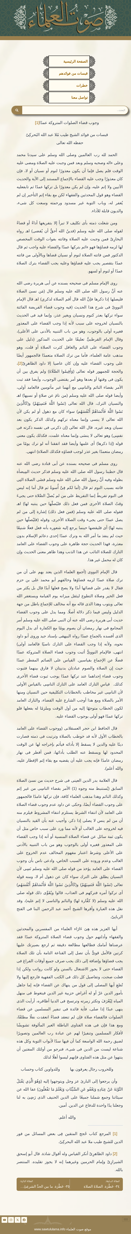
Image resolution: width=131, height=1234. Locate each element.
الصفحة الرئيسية (75, 61)
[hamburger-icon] (125, 1219)
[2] (20, 363)
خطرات (82, 85)
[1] (37, 122)
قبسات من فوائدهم (73, 73)
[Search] (17, 110)
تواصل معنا (79, 97)
